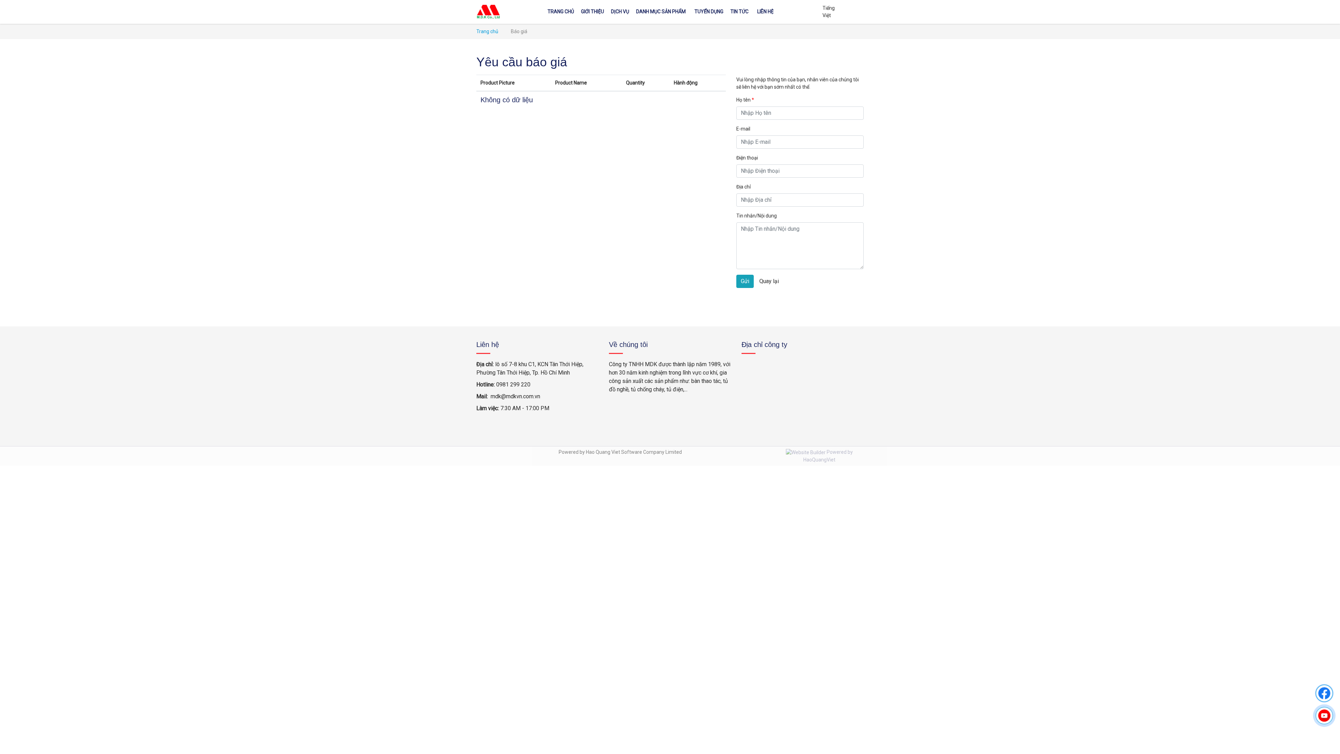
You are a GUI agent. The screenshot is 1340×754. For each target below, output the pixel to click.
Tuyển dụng (708, 11)
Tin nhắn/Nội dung (756, 216)
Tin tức (739, 11)
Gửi (745, 281)
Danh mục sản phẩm (661, 11)
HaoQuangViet (819, 460)
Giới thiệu (592, 11)
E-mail (743, 129)
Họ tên (745, 100)
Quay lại (769, 281)
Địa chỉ (743, 187)
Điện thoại (747, 158)
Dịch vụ (620, 11)
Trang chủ (561, 11)
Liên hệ (765, 11)
